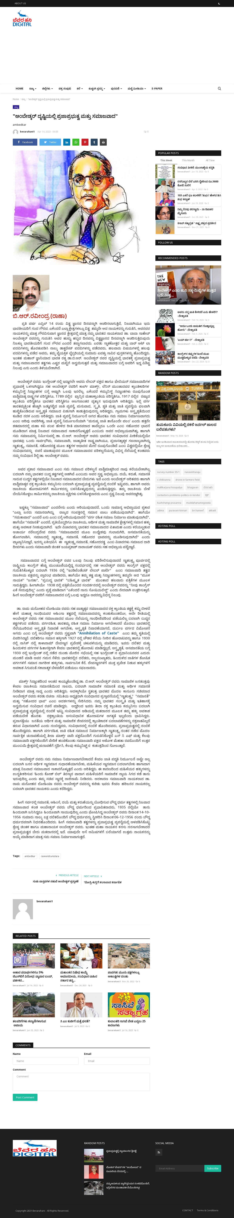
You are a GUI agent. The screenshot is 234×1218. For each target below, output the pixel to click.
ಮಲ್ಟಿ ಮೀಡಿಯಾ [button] (136, 88)
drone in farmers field (188, 479)
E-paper (157, 88)
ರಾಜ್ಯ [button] (32, 88)
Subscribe (212, 1168)
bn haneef (198, 510)
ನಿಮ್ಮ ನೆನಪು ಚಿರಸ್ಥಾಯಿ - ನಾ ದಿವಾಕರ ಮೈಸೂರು (195, 211)
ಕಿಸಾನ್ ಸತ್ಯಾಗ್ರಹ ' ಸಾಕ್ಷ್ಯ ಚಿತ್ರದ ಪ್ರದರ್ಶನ (197, 223)
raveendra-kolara (50, 856)
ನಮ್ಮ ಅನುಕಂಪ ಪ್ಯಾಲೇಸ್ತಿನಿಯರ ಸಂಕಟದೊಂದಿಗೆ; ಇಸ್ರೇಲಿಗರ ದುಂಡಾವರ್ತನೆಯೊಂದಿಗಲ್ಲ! (128, 1185)
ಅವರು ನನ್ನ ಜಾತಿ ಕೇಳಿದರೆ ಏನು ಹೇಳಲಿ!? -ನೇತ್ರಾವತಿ (198, 314)
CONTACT (187, 1210)
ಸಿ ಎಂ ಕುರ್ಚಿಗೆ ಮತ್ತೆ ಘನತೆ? (75, 1021)
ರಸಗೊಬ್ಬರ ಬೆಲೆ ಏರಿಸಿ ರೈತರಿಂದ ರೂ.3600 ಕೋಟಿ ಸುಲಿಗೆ (198, 183)
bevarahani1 (27, 131)
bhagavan (192, 487)
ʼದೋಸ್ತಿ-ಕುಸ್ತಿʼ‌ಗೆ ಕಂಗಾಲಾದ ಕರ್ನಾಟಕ (103, 882)
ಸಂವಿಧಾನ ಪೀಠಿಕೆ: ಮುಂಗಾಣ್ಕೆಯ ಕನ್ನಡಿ (196, 167)
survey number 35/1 (168, 472)
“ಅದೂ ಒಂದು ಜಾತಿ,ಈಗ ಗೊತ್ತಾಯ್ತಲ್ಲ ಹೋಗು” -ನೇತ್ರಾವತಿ (196, 327)
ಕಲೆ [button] (79, 88)
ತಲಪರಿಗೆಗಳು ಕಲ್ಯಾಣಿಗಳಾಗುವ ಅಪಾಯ (29, 1023)
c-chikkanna (163, 479)
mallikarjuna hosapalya (169, 487)
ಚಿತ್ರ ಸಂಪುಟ (65, 88)
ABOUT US (20, 3)
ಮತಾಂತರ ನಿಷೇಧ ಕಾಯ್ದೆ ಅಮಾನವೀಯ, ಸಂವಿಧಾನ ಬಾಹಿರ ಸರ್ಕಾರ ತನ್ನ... (78, 976)
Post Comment (25, 1097)
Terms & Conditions (207, 1210)
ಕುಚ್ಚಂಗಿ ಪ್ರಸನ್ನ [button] (96, 88)
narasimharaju (192, 472)
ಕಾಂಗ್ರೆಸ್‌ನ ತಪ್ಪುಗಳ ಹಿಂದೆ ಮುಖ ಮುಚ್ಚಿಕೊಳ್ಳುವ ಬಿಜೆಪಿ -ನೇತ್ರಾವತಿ (193, 355)
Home (19, 88)
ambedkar (29, 856)
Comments (23, 1045)
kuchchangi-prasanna (169, 502)
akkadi (212, 510)
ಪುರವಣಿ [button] (115, 88)
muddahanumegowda (198, 502)
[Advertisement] (117, 56)
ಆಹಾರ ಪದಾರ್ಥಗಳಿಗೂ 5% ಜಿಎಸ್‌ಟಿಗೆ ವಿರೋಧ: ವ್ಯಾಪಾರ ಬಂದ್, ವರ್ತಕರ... (33, 976)
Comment (19, 1069)
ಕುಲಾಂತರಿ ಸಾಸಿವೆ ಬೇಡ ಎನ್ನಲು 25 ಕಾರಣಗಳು (127, 1023)
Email (87, 1054)
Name (17, 1054)
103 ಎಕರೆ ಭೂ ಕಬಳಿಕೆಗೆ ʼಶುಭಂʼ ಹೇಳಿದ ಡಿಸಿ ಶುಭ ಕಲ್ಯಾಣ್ (199, 197)
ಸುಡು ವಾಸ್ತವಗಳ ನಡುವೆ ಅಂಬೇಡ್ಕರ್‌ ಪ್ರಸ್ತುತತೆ (55, 881)
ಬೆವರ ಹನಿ (208, 487)
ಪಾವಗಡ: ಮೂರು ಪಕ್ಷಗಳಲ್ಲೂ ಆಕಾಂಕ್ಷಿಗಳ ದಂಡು (123, 974)
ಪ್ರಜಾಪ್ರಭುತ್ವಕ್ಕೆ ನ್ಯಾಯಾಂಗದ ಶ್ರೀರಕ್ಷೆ (121, 1151)
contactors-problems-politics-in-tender (178, 495)
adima (160, 510)
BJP (207, 495)
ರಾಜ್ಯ (23, 99)
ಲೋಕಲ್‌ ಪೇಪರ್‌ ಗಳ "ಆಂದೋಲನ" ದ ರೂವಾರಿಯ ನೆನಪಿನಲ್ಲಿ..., (123, 1169)
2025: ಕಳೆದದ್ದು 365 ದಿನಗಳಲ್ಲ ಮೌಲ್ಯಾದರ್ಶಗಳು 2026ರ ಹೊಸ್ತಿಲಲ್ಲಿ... (181, 427)
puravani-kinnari (178, 510)
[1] (219, 3)
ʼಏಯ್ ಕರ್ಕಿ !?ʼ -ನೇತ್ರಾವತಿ (191, 340)
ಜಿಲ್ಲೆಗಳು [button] (46, 88)
